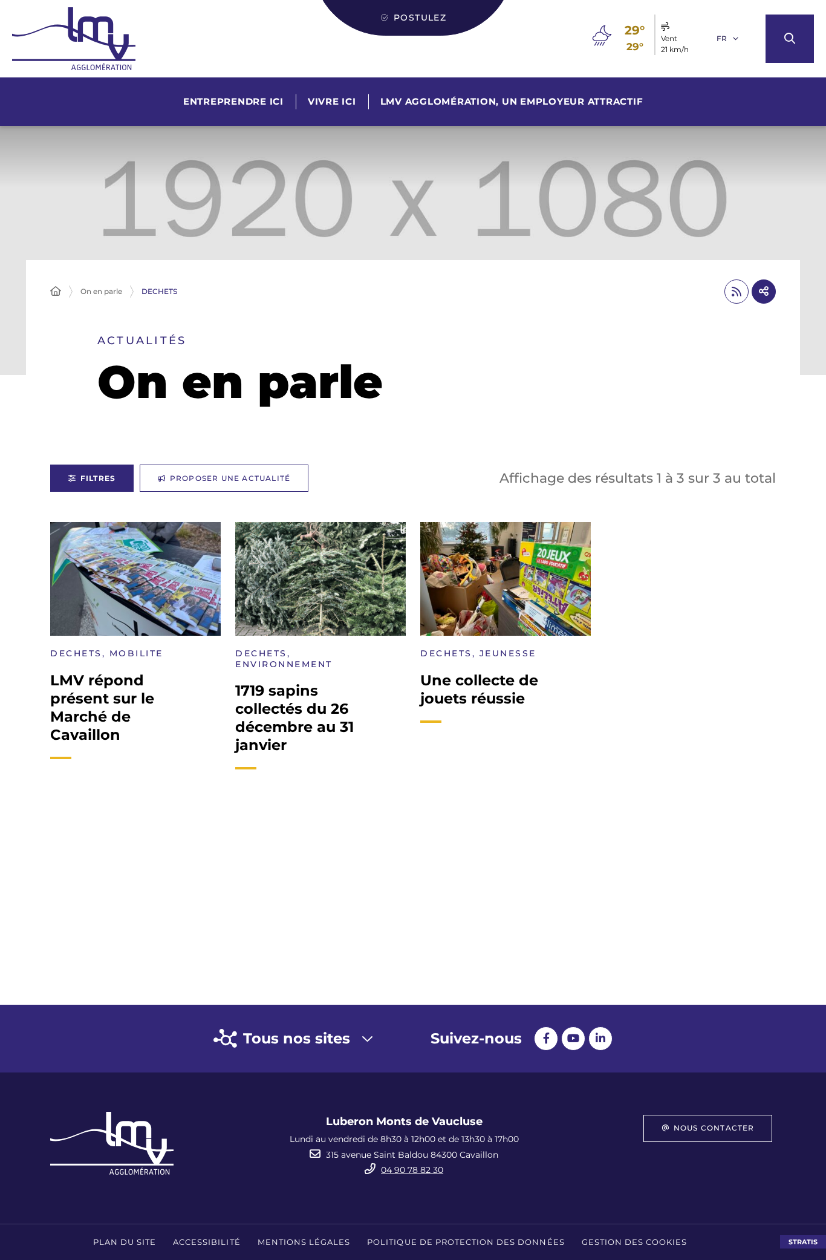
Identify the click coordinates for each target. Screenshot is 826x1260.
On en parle (101, 291)
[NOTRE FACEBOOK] (546, 1039)
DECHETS (159, 291)
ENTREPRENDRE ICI (233, 101)
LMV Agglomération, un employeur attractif (511, 101)
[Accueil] (55, 291)
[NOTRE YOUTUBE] (573, 1039)
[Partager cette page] (764, 291)
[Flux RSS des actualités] (736, 291)
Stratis (803, 1242)
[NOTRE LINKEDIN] (600, 1039)
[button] (790, 39)
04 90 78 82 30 (412, 1169)
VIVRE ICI (332, 101)
